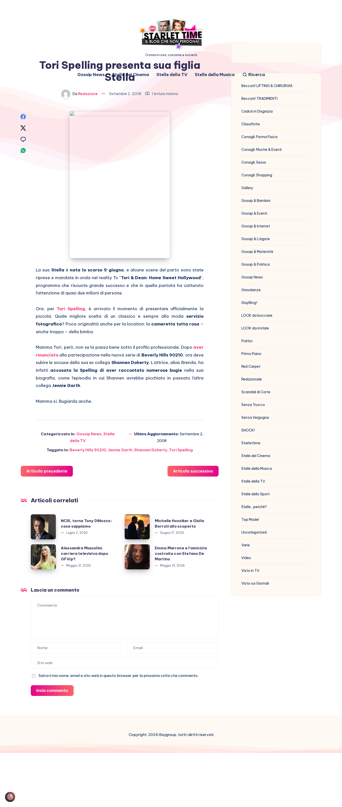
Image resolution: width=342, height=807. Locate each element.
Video (246, 558)
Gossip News (91, 74)
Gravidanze (251, 290)
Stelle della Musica (215, 74)
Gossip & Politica (255, 264)
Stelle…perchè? (254, 507)
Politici (247, 341)
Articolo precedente (46, 471)
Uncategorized (254, 532)
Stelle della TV (171, 74)
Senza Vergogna (255, 417)
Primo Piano (251, 353)
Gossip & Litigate (255, 239)
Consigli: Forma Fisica (259, 137)
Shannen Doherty (150, 450)
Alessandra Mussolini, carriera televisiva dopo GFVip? (84, 553)
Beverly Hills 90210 (88, 450)
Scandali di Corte (255, 392)
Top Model (250, 519)
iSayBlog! (249, 302)
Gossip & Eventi (254, 213)
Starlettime (250, 443)
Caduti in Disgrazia (257, 111)
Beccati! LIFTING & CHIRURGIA (266, 86)
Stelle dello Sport (255, 494)
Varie (245, 545)
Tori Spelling (71, 308)
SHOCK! (248, 430)
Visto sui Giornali (255, 583)
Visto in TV (250, 570)
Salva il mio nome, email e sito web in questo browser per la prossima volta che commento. (118, 675)
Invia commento (52, 690)
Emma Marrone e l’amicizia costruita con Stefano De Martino (181, 553)
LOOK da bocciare (256, 315)
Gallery (247, 188)
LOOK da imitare (255, 328)
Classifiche (250, 124)
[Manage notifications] (11, 796)
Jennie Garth (120, 450)
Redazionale (251, 379)
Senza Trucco (253, 404)
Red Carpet (250, 366)
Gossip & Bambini (255, 200)
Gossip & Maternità (257, 251)
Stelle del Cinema (130, 74)
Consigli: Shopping (256, 175)
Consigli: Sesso (253, 162)
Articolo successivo (193, 471)
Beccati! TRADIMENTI (259, 98)
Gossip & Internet (255, 226)
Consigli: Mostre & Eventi (261, 149)
